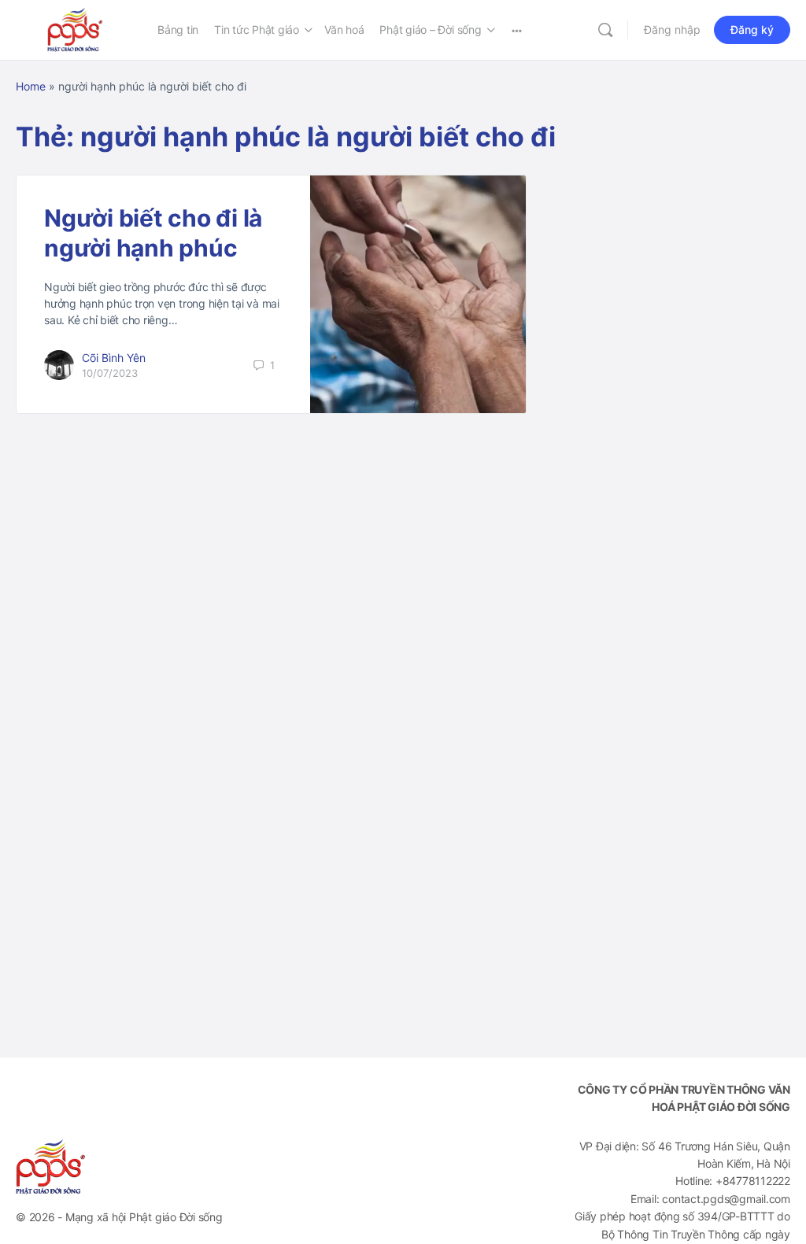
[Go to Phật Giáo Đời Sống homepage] (75, 28)
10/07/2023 (110, 373)
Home (31, 86)
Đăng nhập (672, 29)
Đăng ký (752, 29)
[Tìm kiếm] (605, 29)
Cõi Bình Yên (114, 357)
